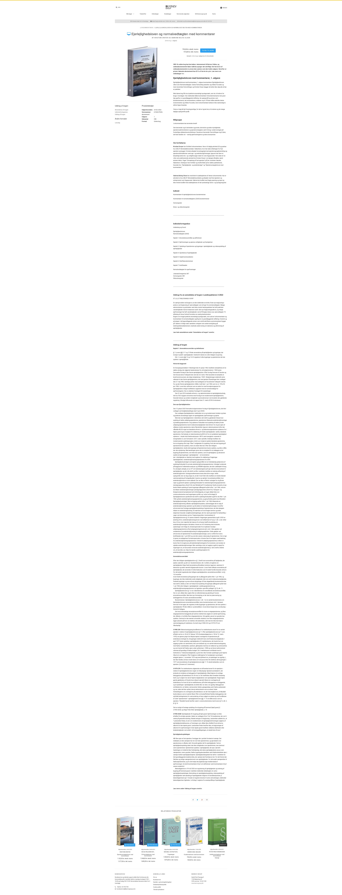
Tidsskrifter (143, 14)
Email (207, 799)
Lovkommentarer (146, 27)
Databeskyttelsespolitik (159, 884)
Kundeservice (157, 879)
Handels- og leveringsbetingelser (162, 882)
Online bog (168, 40)
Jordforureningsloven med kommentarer (217, 855)
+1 (202, 799)
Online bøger (195, 56)
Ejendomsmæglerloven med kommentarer (125, 855)
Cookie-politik (157, 887)
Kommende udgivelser (183, 14)
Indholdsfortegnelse (121, 112)
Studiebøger (167, 14)
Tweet (197, 799)
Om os (155, 877)
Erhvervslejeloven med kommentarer (148, 855)
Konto (214, 14)
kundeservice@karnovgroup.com (126, 889)
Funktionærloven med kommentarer (194, 854)
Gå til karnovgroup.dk (201, 14)
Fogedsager (171, 854)
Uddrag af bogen (120, 114)
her (183, 73)
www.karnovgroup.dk (197, 883)
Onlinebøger (155, 14)
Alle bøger (129, 14)
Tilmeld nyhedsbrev (158, 889)
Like (193, 799)
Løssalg (117, 123)
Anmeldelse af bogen (121, 110)
